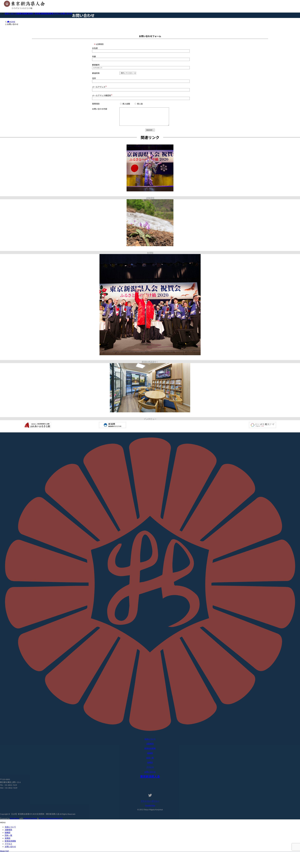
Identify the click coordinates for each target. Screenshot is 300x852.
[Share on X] (150, 195)
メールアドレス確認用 (102, 95)
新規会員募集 (10, 841)
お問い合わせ (10, 846)
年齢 (94, 56)
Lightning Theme (30, 818)
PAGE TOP (4, 851)
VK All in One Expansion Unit (51, 818)
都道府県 (96, 73)
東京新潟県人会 (150, 776)
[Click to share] (150, 193)
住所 (94, 78)
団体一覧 (8, 835)
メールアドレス (99, 86)
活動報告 (8, 830)
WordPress (14, 818)
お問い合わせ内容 (99, 109)
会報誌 (7, 838)
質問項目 (96, 104)
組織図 (7, 832)
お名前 (95, 48)
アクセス (8, 844)
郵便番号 (96, 65)
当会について (10, 827)
